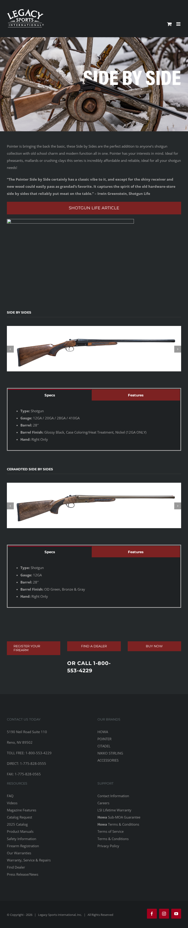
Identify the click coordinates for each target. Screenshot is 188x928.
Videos (12, 803)
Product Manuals (20, 831)
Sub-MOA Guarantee (118, 817)
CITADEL (104, 746)
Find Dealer (16, 867)
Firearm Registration (23, 846)
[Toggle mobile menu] (178, 24)
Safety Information (21, 838)
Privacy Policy (108, 846)
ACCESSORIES (108, 760)
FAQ (10, 795)
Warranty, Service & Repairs (29, 860)
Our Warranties (19, 853)
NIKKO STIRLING (110, 753)
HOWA (102, 731)
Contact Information (113, 795)
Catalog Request (19, 817)
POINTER (104, 739)
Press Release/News (22, 874)
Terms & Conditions (118, 824)
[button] (10, 349)
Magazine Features (21, 810)
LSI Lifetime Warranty (114, 810)
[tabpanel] (94, 425)
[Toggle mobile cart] (169, 24)
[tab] (49, 395)
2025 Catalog (17, 824)
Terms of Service (110, 831)
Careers (103, 803)
